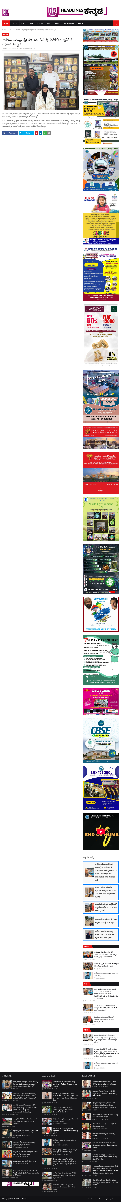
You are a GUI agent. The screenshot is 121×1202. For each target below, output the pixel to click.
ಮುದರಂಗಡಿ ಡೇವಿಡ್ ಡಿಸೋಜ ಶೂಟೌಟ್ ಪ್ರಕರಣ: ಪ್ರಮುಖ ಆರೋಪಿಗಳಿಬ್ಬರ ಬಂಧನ (104, 1082)
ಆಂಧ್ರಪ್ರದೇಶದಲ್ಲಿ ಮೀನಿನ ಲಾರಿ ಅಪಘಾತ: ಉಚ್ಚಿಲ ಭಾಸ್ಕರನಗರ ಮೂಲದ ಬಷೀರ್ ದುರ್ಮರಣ (25, 1121)
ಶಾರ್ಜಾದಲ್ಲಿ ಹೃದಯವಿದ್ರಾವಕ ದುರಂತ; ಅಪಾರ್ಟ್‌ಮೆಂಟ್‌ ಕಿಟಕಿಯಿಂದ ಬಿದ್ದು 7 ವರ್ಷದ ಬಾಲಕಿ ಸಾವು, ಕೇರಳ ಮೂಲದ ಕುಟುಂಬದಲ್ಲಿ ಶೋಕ (65, 1096)
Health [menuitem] (80, 23)
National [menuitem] (40, 23)
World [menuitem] (49, 23)
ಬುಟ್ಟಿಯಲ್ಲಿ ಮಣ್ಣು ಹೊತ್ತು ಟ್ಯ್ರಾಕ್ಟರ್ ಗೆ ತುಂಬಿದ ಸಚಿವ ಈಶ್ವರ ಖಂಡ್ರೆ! (65, 1120)
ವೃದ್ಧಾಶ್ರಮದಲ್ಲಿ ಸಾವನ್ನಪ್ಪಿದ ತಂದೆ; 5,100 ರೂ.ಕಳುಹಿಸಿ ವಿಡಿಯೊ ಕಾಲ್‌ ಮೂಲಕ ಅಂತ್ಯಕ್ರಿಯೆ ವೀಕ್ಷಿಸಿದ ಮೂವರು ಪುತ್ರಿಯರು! (104, 1104)
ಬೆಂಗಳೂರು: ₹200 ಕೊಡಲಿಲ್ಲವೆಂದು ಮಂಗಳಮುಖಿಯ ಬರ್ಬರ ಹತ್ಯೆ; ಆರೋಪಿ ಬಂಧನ (64, 1186)
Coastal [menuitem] (15, 23)
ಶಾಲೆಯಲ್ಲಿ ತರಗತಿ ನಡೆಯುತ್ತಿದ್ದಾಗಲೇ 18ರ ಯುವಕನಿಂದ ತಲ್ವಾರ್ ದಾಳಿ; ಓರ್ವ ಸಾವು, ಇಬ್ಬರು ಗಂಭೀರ (64, 1175)
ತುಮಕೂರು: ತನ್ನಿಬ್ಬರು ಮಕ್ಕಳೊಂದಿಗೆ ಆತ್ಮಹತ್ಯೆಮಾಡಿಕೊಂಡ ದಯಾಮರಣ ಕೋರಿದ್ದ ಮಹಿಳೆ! (106, 907)
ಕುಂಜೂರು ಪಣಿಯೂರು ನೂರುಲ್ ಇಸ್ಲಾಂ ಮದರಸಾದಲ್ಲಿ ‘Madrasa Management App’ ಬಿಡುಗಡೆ (65, 1083)
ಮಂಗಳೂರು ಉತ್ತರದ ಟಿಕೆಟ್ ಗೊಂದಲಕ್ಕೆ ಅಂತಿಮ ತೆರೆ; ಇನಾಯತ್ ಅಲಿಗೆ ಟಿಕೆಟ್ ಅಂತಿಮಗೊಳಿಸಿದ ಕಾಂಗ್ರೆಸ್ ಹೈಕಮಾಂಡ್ (24, 1095)
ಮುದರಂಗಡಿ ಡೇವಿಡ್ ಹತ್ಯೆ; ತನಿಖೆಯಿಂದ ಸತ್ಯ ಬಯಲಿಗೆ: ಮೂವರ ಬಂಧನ (105, 1115)
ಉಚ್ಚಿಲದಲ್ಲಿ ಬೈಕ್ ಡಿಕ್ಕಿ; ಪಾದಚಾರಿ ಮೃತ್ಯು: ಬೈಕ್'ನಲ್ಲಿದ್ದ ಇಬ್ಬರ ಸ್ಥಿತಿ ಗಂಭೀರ (24, 1143)
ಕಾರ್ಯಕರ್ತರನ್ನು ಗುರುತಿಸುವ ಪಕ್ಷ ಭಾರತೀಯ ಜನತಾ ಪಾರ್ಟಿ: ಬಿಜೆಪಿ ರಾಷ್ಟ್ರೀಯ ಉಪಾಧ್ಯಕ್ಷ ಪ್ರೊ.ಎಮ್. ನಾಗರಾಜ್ (106, 954)
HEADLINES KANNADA (11, 48)
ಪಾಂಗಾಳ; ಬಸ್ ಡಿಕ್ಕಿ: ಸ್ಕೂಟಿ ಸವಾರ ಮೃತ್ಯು (24, 1161)
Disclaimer (115, 1199)
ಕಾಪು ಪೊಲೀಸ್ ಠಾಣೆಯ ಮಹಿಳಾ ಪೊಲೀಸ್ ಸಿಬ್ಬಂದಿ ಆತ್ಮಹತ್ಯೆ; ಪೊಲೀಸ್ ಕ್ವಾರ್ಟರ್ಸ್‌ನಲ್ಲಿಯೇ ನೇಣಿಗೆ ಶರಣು (26, 1172)
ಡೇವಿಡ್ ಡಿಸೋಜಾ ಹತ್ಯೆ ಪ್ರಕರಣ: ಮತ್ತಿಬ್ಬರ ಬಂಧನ (104, 1134)
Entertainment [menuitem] (69, 23)
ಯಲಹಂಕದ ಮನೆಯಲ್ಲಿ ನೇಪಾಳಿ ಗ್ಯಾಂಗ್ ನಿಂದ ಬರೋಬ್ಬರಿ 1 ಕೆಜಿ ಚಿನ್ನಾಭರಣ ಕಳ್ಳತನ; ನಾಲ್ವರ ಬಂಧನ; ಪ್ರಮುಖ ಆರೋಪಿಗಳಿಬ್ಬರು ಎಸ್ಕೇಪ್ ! (106, 1038)
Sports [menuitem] (57, 23)
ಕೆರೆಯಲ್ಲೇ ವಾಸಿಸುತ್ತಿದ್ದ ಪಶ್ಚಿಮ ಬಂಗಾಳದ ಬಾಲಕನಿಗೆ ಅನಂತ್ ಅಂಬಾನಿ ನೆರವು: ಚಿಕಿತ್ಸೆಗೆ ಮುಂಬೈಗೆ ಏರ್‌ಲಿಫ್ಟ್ (105, 1156)
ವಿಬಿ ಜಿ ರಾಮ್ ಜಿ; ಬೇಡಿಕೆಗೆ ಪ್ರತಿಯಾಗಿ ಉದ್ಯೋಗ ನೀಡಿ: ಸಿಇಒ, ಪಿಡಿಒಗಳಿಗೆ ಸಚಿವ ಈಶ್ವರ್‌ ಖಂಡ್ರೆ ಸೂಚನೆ (105, 892)
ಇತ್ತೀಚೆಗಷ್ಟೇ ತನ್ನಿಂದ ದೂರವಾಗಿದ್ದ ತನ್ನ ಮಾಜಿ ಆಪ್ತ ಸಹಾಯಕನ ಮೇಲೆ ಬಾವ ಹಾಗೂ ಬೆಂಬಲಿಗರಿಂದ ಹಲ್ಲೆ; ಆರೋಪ (25, 1132)
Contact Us (98, 1199)
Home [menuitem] (6, 23)
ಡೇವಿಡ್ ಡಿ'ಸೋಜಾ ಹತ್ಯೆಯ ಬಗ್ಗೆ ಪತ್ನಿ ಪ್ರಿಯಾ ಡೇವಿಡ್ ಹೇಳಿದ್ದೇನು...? (105, 1125)
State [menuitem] (23, 23)
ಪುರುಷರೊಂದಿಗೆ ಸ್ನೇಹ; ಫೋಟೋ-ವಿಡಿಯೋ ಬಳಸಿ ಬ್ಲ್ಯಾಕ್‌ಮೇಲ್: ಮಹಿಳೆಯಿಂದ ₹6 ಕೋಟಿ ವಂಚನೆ (105, 1182)
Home (4, 30)
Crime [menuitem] (31, 23)
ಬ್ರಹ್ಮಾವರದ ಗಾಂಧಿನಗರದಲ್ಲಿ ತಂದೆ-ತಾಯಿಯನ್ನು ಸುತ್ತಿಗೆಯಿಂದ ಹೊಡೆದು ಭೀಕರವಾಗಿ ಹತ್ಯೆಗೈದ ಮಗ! (63, 1109)
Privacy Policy (107, 1199)
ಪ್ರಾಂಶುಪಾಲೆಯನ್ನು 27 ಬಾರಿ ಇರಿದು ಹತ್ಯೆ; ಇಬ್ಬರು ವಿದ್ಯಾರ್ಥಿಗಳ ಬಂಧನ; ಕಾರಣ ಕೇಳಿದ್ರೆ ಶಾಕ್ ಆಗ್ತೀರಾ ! (105, 1093)
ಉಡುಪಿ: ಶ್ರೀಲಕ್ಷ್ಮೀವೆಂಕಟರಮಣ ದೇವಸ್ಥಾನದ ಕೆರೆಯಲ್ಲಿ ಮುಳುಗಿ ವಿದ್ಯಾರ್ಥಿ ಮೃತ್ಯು (106, 964)
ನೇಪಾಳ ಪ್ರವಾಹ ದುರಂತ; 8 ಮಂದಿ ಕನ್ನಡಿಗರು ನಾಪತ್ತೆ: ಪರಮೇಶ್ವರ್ (106, 920)
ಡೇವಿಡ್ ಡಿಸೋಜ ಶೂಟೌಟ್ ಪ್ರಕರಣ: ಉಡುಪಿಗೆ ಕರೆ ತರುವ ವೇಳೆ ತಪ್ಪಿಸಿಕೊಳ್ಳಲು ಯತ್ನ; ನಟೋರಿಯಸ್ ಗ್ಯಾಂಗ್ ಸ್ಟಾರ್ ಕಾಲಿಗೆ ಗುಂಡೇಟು (64, 1162)
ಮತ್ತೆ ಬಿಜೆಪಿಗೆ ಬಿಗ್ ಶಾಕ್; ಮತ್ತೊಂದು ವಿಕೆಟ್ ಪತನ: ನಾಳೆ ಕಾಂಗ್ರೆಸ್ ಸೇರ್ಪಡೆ (25, 1152)
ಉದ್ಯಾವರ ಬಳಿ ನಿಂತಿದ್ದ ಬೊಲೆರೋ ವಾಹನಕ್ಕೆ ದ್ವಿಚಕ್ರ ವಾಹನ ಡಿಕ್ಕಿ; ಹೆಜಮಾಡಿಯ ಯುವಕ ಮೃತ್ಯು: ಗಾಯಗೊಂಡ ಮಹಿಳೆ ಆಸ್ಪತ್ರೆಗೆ (25, 1083)
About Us (90, 1199)
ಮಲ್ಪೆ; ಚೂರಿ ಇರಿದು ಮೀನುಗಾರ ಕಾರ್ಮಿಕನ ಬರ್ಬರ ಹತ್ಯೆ (106, 974)
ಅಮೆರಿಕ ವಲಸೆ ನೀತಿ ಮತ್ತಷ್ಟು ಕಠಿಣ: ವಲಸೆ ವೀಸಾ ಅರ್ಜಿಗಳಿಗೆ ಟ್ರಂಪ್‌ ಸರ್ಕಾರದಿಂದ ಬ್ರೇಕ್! (104, 934)
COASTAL (11, 30)
